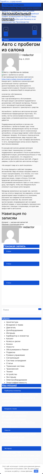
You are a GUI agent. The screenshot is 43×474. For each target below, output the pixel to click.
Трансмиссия (12, 369)
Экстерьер (11, 377)
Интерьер (10, 333)
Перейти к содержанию (11, 1)
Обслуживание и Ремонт (17, 349)
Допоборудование (14, 330)
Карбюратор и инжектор (17, 336)
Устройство (11, 374)
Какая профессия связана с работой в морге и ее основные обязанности (21, 271)
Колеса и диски (13, 341)
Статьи (6, 40)
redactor (28, 55)
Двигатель (11, 327)
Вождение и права (14, 325)
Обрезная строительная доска (13, 224)
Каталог (9, 338)
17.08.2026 (7, 445)
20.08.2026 (7, 405)
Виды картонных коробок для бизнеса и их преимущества (19, 437)
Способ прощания (16, 255)
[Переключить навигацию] (5, 26)
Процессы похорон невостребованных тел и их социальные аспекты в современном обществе (21, 291)
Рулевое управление (15, 355)
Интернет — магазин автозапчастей (15, 222)
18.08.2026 (7, 426)
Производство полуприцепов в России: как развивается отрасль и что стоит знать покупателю (21, 457)
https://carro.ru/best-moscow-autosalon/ (16, 79)
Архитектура (12, 322)
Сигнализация (12, 358)
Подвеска (10, 352)
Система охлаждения (16, 360)
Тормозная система (15, 366)
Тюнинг (9, 371)
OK (36, 471)
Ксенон (9, 344)
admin (18, 259)
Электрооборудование (16, 380)
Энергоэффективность (16, 382)
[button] (6, 29)
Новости (10, 347)
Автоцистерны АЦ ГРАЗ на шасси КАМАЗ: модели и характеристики (20, 398)
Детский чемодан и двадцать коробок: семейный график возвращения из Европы (18, 417)
